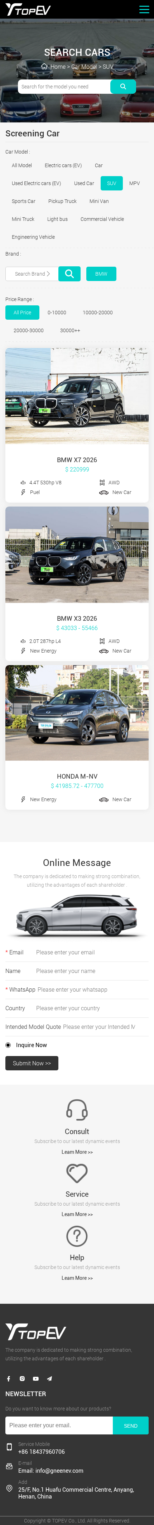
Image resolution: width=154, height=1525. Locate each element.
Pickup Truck (62, 201)
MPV (134, 183)
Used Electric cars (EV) (36, 183)
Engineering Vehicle (33, 237)
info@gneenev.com (59, 1470)
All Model (22, 165)
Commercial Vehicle (102, 219)
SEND (131, 1426)
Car (99, 165)
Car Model (84, 66)
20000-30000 (29, 330)
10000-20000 (98, 312)
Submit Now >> (32, 1063)
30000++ (70, 330)
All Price (22, 312)
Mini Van (99, 201)
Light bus (57, 219)
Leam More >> (77, 1152)
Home (58, 66)
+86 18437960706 (41, 1451)
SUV (108, 66)
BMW (101, 274)
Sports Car (23, 201)
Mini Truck (23, 219)
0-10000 (57, 312)
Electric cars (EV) (63, 165)
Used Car (84, 183)
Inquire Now (31, 1045)
